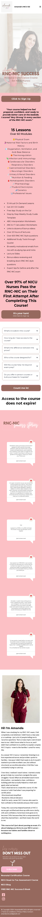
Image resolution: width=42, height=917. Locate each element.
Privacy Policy (22, 912)
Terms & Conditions (9, 912)
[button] (40, 7)
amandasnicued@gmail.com (10, 914)
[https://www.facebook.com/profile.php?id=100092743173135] (3, 895)
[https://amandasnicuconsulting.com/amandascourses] (6, 6)
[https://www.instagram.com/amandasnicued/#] (3, 899)
